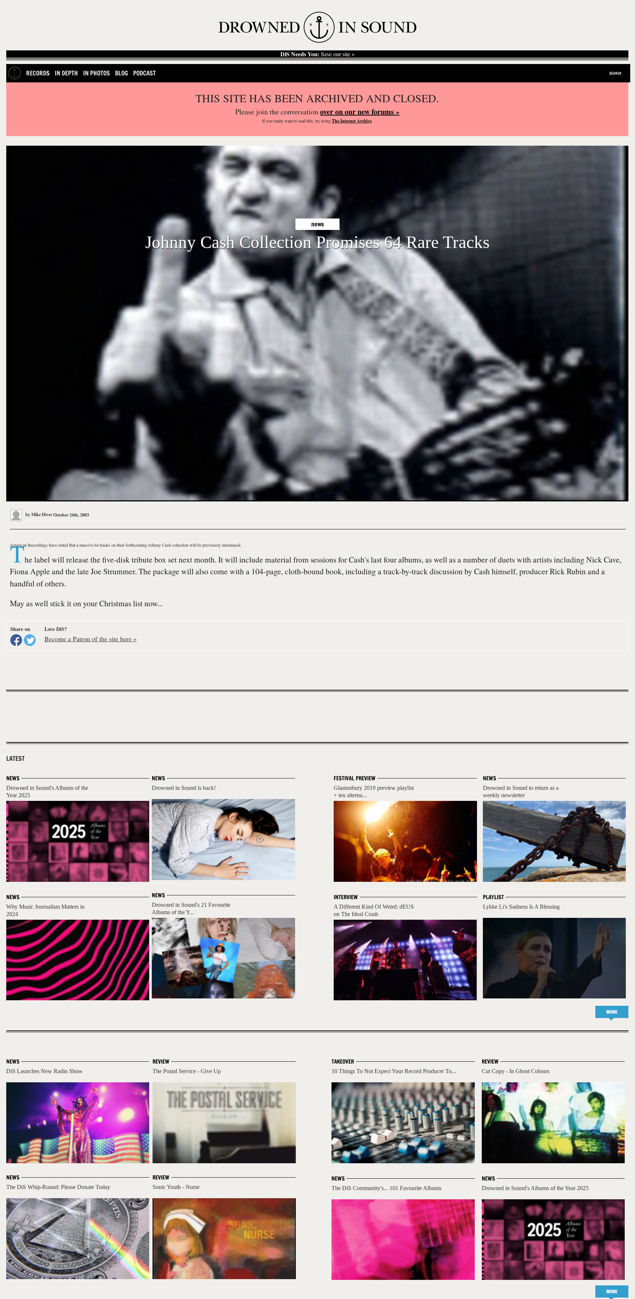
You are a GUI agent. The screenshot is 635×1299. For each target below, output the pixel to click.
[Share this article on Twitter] (30, 640)
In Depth (66, 73)
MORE (611, 1012)
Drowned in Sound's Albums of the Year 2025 (535, 1188)
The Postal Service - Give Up (187, 1071)
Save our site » (317, 54)
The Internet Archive (352, 121)
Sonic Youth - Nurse (176, 1187)
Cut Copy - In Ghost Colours (515, 1071)
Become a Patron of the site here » (90, 638)
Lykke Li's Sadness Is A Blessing (521, 907)
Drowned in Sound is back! (184, 788)
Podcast (144, 73)
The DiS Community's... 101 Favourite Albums (386, 1188)
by (38, 514)
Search (615, 73)
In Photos (96, 73)
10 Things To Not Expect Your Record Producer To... (393, 1071)
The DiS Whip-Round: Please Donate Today (58, 1187)
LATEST (15, 758)
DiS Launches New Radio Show (44, 1071)
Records (38, 73)
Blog (121, 73)
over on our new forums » (359, 111)
